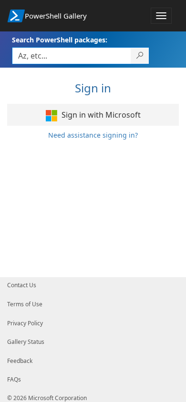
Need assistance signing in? (93, 135)
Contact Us (21, 285)
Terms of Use (24, 304)
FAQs (14, 379)
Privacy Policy (25, 323)
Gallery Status (25, 342)
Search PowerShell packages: (59, 39)
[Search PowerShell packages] (140, 55)
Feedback (19, 361)
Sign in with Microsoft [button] (100, 115)
